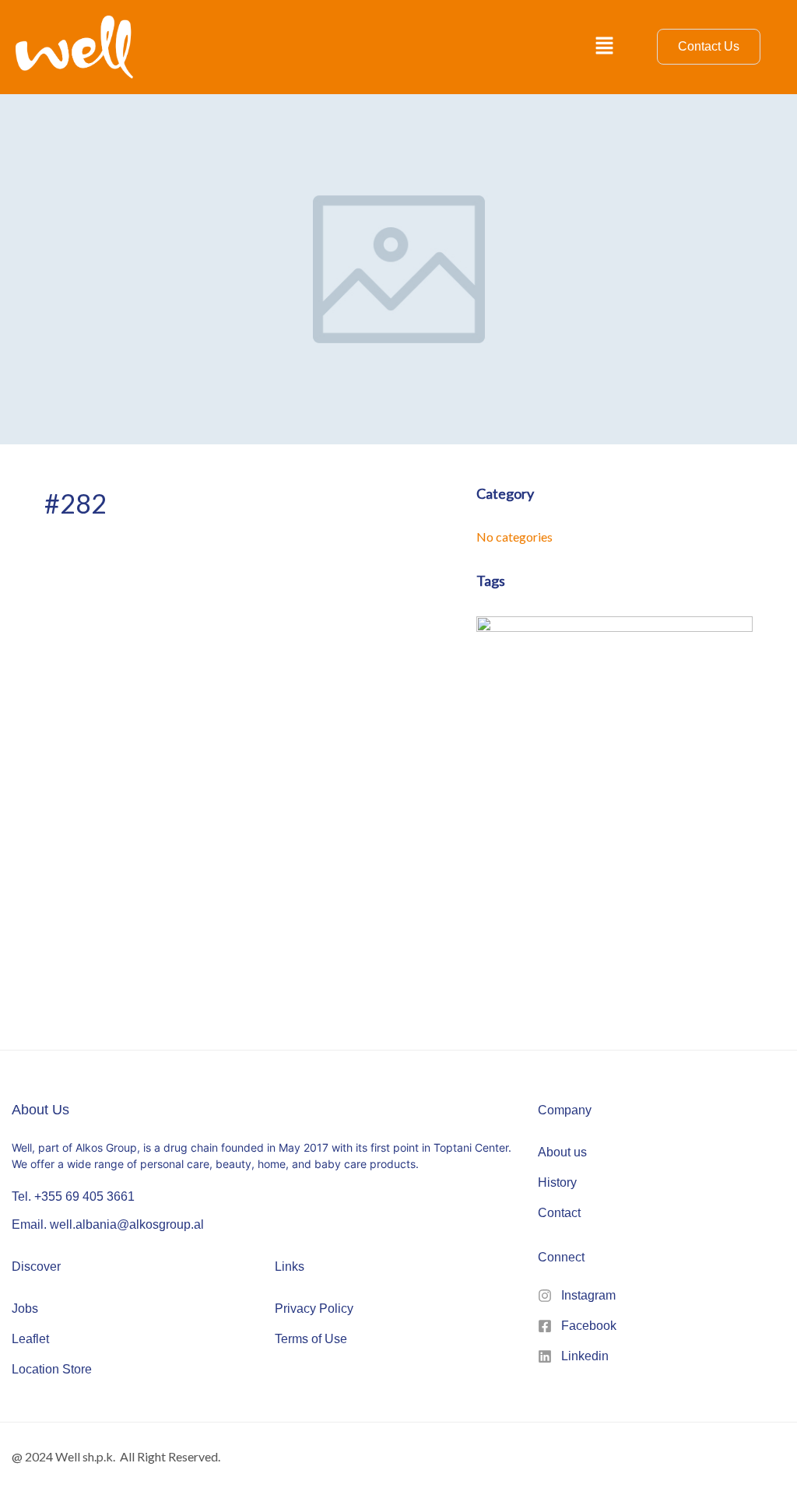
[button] (604, 47)
